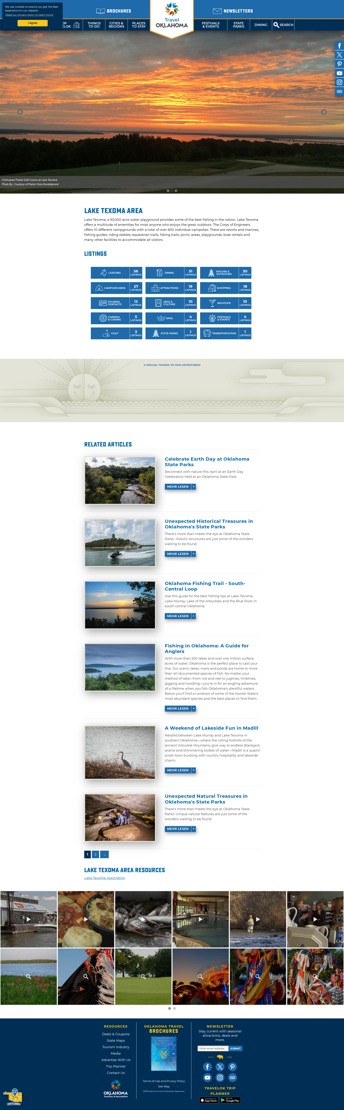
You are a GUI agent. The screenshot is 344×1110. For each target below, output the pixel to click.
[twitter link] (220, 1066)
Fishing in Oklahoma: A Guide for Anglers (207, 648)
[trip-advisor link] (232, 1077)
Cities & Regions (116, 24)
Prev (20, 112)
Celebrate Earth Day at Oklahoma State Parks (207, 461)
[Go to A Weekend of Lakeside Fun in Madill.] (120, 752)
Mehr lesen (178, 486)
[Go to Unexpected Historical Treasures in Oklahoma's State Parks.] (120, 543)
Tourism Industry (115, 1047)
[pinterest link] (232, 1066)
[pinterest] (339, 64)
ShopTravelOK (62, 24)
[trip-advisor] (339, 91)
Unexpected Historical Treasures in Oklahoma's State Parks (209, 524)
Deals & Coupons (116, 1034)
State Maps (116, 1041)
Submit (235, 1048)
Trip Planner (116, 1066)
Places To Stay (139, 24)
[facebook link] (207, 1066)
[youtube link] (207, 1077)
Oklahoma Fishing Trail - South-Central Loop (205, 586)
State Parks (238, 24)
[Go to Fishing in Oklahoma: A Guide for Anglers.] (120, 667)
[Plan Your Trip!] (13, 1097)
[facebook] (339, 45)
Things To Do (94, 24)
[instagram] (339, 82)
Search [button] (286, 25)
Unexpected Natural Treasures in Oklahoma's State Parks (206, 799)
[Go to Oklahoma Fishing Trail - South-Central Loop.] (120, 605)
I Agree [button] (32, 23)
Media (116, 1054)
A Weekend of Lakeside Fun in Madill (212, 728)
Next (324, 112)
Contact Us (116, 1073)
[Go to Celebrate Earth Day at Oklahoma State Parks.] (120, 480)
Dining (261, 25)
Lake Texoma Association (104, 878)
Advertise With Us (115, 1060)
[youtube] (339, 73)
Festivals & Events (210, 24)
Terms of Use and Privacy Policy (164, 1081)
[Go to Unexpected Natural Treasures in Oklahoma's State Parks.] (120, 817)
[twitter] (339, 54)
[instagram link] (220, 1077)
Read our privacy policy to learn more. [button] (29, 14)
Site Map (164, 1086)
